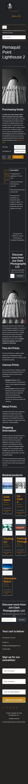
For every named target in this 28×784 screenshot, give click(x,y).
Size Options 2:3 (6, 151)
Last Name (5, 677)
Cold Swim (7, 498)
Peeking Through (22, 540)
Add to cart (18, 157)
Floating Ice (8, 540)
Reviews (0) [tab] (6, 181)
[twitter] (7, 707)
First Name (5, 666)
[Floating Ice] (7, 527)
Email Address (6, 687)
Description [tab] (6, 170)
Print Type (5, 147)
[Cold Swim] (7, 485)
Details (10, 510)
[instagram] (10, 707)
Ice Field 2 (20, 499)
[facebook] (3, 707)
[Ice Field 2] (21, 485)
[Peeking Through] (21, 527)
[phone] (16, 707)
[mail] (13, 707)
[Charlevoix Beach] (7, 567)
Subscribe (20, 275)
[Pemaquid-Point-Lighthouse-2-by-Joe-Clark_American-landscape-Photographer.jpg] (14, 69)
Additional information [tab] (6, 175)
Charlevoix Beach (10, 580)
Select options (6, 511)
